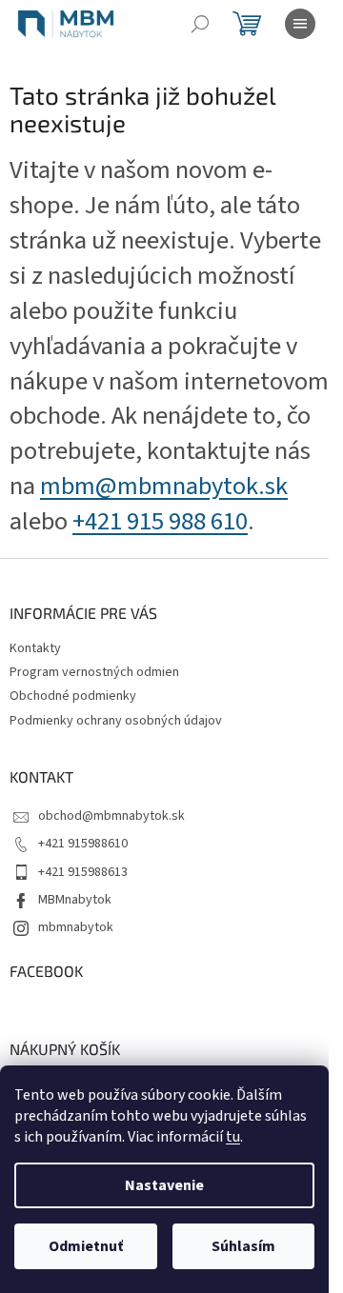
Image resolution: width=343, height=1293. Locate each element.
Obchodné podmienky (73, 696)
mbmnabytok (75, 927)
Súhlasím (243, 1246)
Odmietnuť (86, 1246)
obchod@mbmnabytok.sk (111, 816)
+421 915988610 (83, 843)
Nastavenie (164, 1185)
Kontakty (35, 648)
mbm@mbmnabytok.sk (164, 486)
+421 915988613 (83, 872)
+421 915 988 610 (160, 522)
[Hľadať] (200, 24)
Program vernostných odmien (94, 672)
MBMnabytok (74, 899)
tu (233, 1136)
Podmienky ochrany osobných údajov (116, 720)
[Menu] (300, 24)
